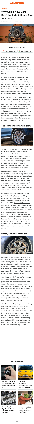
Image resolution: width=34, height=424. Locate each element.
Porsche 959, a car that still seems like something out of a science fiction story (16, 205)
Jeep (32, 42)
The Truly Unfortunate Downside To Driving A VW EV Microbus (25, 384)
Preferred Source (10, 51)
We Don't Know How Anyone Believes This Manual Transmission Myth (8, 384)
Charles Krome (6, 21)
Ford (31, 144)
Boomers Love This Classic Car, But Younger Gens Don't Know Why (25, 409)
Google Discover (26, 51)
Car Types (4, 8)
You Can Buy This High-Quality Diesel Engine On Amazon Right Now (8, 409)
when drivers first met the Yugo (19, 93)
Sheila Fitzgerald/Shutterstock (25, 252)
